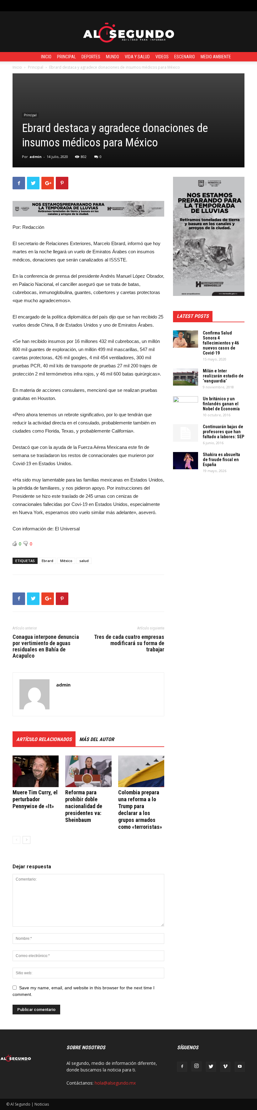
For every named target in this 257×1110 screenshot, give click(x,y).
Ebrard (47, 560)
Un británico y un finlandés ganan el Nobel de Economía (221, 403)
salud (84, 560)
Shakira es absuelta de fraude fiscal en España (221, 459)
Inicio (46, 56)
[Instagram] (196, 1066)
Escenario (184, 56)
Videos (162, 56)
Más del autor (96, 739)
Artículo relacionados (44, 739)
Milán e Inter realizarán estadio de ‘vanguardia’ (223, 375)
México (66, 560)
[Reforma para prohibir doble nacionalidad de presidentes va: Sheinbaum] (88, 771)
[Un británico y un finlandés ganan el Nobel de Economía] (185, 405)
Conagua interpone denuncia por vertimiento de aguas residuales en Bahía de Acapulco (46, 646)
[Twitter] (211, 1067)
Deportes (90, 56)
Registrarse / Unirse (85, 5)
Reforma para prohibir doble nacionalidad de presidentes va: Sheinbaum (83, 806)
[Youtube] (240, 1067)
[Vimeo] (225, 1067)
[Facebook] (182, 1067)
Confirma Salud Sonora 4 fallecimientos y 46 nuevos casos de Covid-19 (221, 342)
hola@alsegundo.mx (115, 1083)
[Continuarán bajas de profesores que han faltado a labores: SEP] (185, 433)
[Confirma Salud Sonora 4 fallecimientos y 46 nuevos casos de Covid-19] (185, 339)
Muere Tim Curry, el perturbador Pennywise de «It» (35, 799)
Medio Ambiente (216, 56)
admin (35, 156)
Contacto (119, 5)
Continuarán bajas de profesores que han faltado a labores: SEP (223, 431)
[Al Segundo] (128, 32)
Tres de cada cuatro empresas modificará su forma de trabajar (129, 643)
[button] (246, 5)
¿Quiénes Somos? (150, 5)
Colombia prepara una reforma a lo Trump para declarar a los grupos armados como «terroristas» (140, 809)
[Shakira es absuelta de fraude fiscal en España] (185, 460)
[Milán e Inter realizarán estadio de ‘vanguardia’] (185, 377)
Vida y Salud (137, 56)
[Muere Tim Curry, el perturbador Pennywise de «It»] (36, 771)
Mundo (112, 56)
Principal (66, 56)
